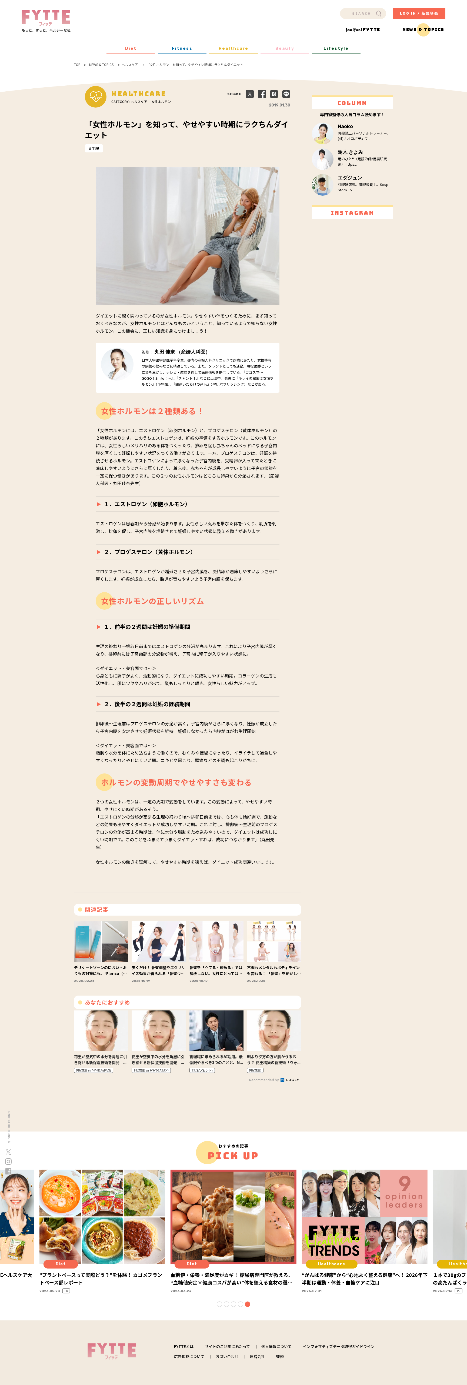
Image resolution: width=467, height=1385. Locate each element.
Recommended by (264, 1079)
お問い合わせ (227, 1356)
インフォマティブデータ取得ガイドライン (339, 1346)
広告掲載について (189, 1356)
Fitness (182, 48)
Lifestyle (336, 48)
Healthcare (234, 48)
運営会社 (257, 1356)
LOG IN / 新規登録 (419, 13)
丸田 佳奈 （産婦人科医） (182, 352)
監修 (280, 1356)
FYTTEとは (184, 1346)
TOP (77, 64)
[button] (219, 1304)
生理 (95, 148)
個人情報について (276, 1346)
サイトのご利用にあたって (227, 1346)
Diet (131, 48)
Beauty (284, 48)
